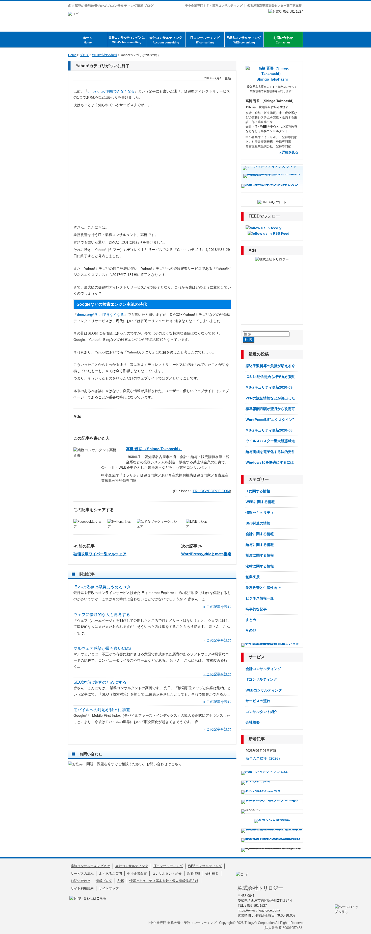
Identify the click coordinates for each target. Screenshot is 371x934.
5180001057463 (290, 928)
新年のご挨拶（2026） (264, 758)
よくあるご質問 (110, 873)
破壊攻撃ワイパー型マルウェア (99, 554)
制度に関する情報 (260, 555)
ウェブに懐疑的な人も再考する (101, 614)
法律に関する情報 (260, 566)
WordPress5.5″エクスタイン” (270, 420)
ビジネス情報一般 (260, 598)
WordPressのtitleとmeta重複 (206, 554)
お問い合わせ (283, 40)
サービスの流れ (258, 701)
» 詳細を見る (288, 152)
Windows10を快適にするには (270, 462)
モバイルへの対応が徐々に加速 (101, 710)
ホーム (88, 40)
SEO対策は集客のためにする (99, 682)
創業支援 (253, 577)
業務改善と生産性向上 (263, 588)
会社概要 (253, 722)
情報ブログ (104, 881)
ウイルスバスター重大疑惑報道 (270, 441)
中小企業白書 (137, 873)
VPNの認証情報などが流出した (270, 398)
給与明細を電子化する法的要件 (270, 452)
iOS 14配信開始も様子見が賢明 (271, 377)
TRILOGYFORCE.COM (211, 491)
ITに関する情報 (258, 491)
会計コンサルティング (165, 40)
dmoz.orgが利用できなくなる (111, 91)
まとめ (251, 620)
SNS (120, 881)
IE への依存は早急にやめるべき (102, 587)
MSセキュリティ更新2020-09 (269, 387)
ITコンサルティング (205, 40)
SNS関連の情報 (258, 523)
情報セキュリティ (260, 513)
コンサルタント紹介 (261, 712)
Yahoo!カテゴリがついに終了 (103, 66)
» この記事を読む (217, 607)
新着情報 (193, 873)
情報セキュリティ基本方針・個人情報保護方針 (163, 881)
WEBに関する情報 (260, 502)
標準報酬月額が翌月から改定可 (270, 409)
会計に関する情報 (260, 534)
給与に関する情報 (260, 545)
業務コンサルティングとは (127, 40)
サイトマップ (109, 888)
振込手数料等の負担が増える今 (270, 366)
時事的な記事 (256, 609)
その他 (251, 630)
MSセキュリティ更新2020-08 (269, 430)
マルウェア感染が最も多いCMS (102, 648)
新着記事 (257, 739)
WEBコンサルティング (244, 40)
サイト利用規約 (82, 888)
